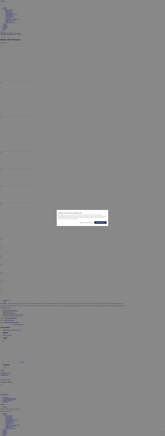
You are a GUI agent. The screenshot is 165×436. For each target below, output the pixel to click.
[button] (87, 222)
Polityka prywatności (74, 218)
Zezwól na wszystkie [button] (100, 222)
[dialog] (82, 218)
